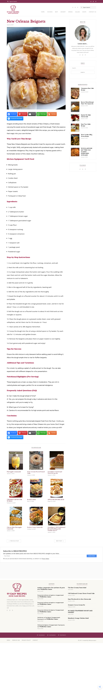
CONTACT (35, 640)
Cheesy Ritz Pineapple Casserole (14, 528)
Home (43, 11)
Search (83, 72)
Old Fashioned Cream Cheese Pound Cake (81, 593)
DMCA (8, 640)
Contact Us (92, 11)
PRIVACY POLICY (26, 640)
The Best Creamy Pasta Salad (77, 587)
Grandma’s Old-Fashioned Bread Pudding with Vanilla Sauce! (56, 529)
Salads (77, 11)
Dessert (63, 11)
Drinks (70, 11)
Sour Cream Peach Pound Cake (36, 472)
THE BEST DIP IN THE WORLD (14, 500)
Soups (84, 11)
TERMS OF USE (16, 640)
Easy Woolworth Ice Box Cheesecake (79, 599)
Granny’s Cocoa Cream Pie (76, 605)
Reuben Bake (31, 499)
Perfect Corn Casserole (35, 527)
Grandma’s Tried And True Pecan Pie (55, 472)
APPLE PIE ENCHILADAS (56, 499)
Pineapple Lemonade (14, 471)
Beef (56, 11)
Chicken (49, 11)
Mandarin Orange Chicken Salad (78, 618)
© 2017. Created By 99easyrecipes (87, 640)
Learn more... (83, 43)
